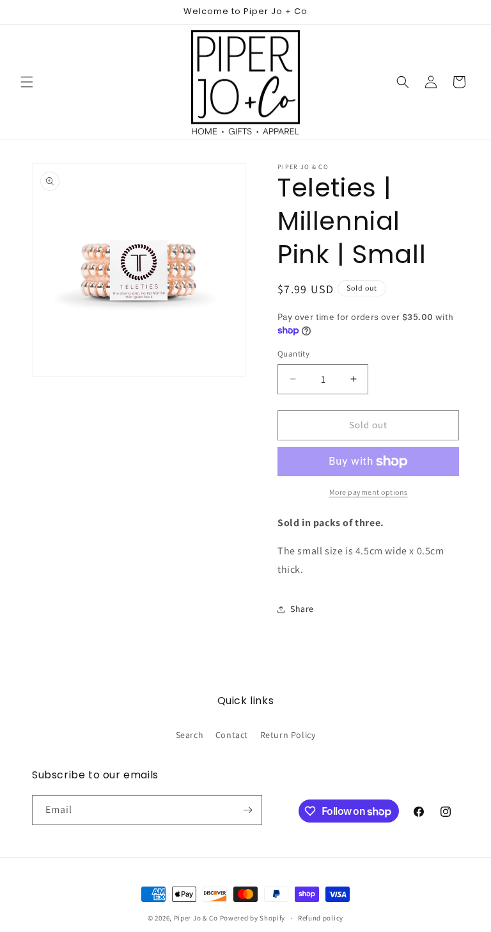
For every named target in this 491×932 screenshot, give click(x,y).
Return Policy (288, 735)
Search (190, 735)
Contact (231, 735)
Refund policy (320, 917)
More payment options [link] (368, 492)
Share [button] (302, 609)
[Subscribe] (247, 810)
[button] (27, 82)
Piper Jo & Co (196, 917)
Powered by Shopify (253, 917)
